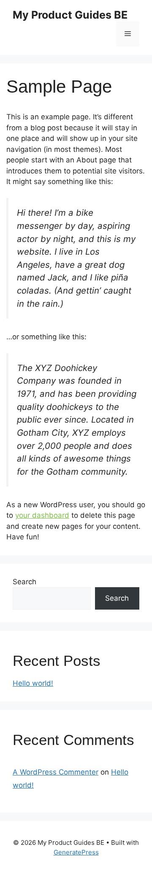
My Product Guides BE (70, 14)
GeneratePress (76, 852)
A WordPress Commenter (55, 772)
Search (24, 581)
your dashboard (42, 515)
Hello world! (33, 683)
